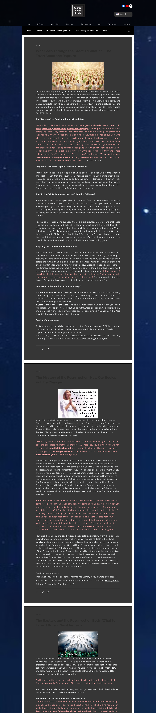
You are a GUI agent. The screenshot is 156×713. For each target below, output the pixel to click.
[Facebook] (123, 6)
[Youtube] (127, 6)
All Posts (28, 31)
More (104, 31)
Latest (39, 31)
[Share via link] (48, 349)
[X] (130, 6)
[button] (129, 31)
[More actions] (119, 45)
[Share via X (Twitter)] (42, 349)
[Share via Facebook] (37, 349)
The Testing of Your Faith (87, 31)
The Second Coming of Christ (58, 31)
